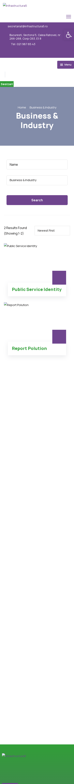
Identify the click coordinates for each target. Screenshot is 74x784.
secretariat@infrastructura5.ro (28, 26)
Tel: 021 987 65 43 (23, 44)
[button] (69, 35)
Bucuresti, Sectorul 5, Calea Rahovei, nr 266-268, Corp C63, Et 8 (34, 36)
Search (37, 200)
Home (22, 107)
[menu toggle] (68, 16)
